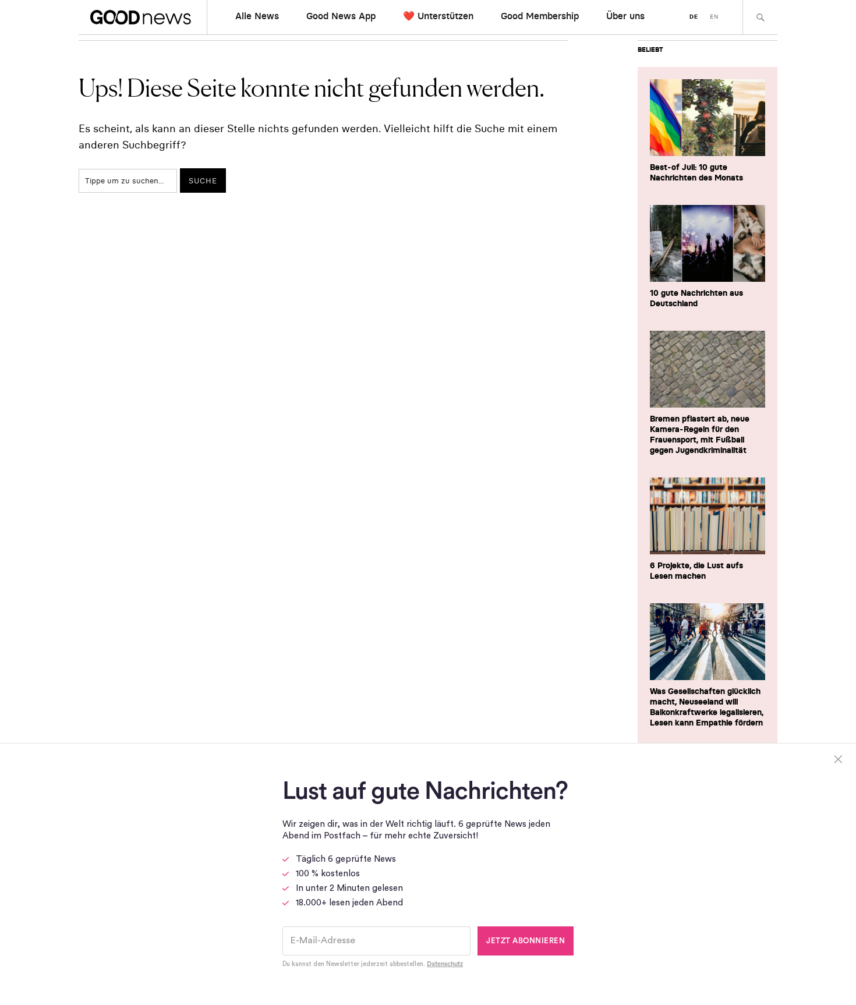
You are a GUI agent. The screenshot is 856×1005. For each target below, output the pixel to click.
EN (714, 16)
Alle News (257, 16)
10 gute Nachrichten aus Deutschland (696, 298)
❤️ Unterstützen (438, 16)
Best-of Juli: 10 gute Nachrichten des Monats (696, 172)
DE (693, 16)
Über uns (625, 16)
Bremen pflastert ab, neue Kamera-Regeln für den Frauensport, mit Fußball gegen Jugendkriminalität (699, 434)
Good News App (341, 16)
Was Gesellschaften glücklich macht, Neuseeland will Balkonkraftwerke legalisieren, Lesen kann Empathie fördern (706, 707)
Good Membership (540, 16)
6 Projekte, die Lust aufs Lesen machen (696, 570)
